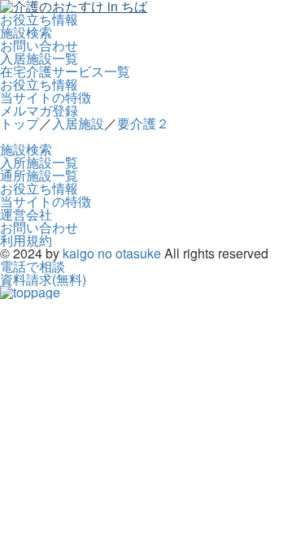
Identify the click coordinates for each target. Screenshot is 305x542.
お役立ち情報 (39, 19)
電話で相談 (32, 266)
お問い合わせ (39, 45)
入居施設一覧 (39, 58)
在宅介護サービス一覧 (65, 71)
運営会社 (26, 214)
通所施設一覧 (39, 175)
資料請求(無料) (43, 279)
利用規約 (26, 240)
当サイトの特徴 (45, 97)
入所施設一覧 (39, 162)
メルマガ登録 (39, 110)
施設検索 (26, 32)
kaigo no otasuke (112, 253)
